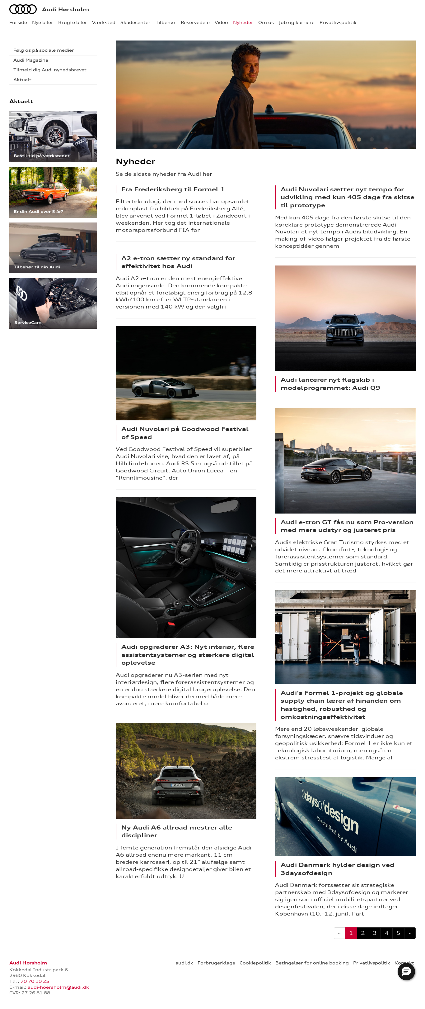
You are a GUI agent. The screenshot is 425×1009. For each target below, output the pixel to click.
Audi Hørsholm (65, 9)
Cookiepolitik (255, 962)
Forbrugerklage (216, 962)
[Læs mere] (186, 373)
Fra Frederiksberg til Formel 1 (173, 189)
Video (221, 22)
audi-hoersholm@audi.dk (58, 987)
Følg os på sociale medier (43, 50)
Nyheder (243, 22)
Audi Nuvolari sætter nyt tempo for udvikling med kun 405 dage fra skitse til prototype (347, 197)
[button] (406, 971)
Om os (266, 22)
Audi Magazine (30, 60)
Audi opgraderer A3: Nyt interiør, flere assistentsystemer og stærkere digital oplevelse (187, 654)
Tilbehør (166, 22)
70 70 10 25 (35, 981)
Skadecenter (135, 22)
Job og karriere (297, 22)
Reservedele (195, 22)
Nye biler (42, 22)
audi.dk (184, 962)
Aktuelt (22, 79)
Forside (18, 22)
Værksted (103, 22)
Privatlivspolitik (338, 22)
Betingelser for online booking (312, 962)
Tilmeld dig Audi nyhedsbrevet (49, 69)
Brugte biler (72, 22)
